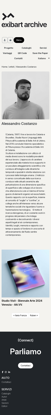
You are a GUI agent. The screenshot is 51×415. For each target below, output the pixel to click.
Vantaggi (7, 53)
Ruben (33, 315)
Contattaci (25, 365)
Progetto (8, 48)
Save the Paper (40, 53)
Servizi (43, 48)
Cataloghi (26, 48)
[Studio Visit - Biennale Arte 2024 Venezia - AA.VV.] (25, 273)
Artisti (4, 400)
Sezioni (5, 403)
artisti (11, 66)
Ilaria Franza (21, 315)
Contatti (18, 58)
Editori (4, 406)
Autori (4, 396)
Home (4, 66)
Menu (19, 40)
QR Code (22, 53)
